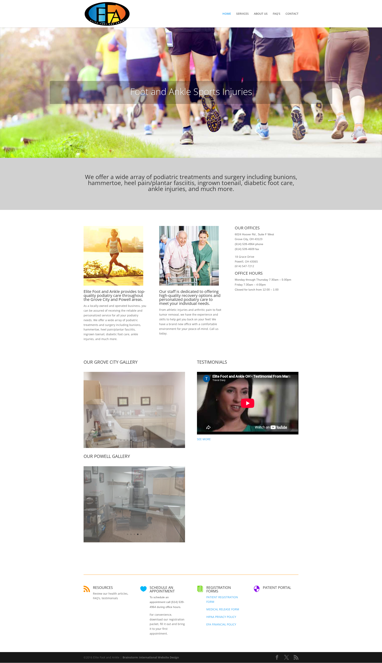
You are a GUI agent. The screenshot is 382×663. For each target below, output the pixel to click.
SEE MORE (204, 439)
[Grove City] (134, 447)
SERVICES (242, 14)
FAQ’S (276, 14)
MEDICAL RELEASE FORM (222, 609)
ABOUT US (261, 14)
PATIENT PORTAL (277, 587)
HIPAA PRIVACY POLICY (221, 617)
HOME (226, 14)
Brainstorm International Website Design (151, 657)
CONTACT (292, 14)
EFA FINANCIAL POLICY (221, 624)
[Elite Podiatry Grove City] (134, 541)
